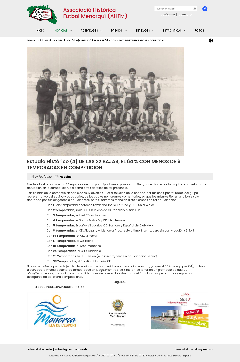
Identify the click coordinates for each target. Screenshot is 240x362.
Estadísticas (172, 31)
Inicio (40, 31)
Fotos (199, 31)
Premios (117, 31)
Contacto (185, 14)
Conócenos (168, 14)
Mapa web (81, 349)
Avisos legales (63, 349)
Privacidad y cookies (40, 349)
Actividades (89, 31)
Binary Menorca (204, 349)
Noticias (61, 31)
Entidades (143, 31)
